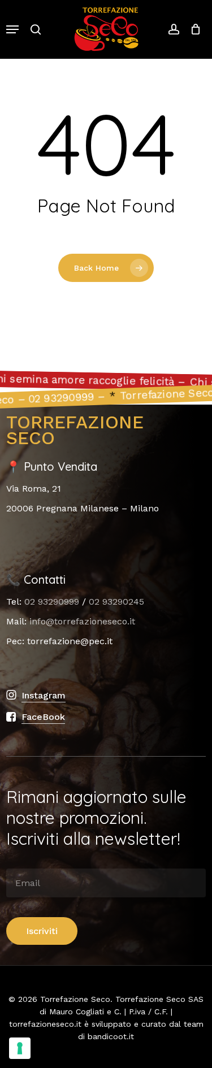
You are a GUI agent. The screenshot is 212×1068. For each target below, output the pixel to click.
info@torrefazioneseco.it (82, 621)
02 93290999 (51, 601)
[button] (12, 29)
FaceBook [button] (43, 716)
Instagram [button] (43, 695)
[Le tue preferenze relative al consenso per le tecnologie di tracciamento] (20, 1048)
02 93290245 (116, 601)
